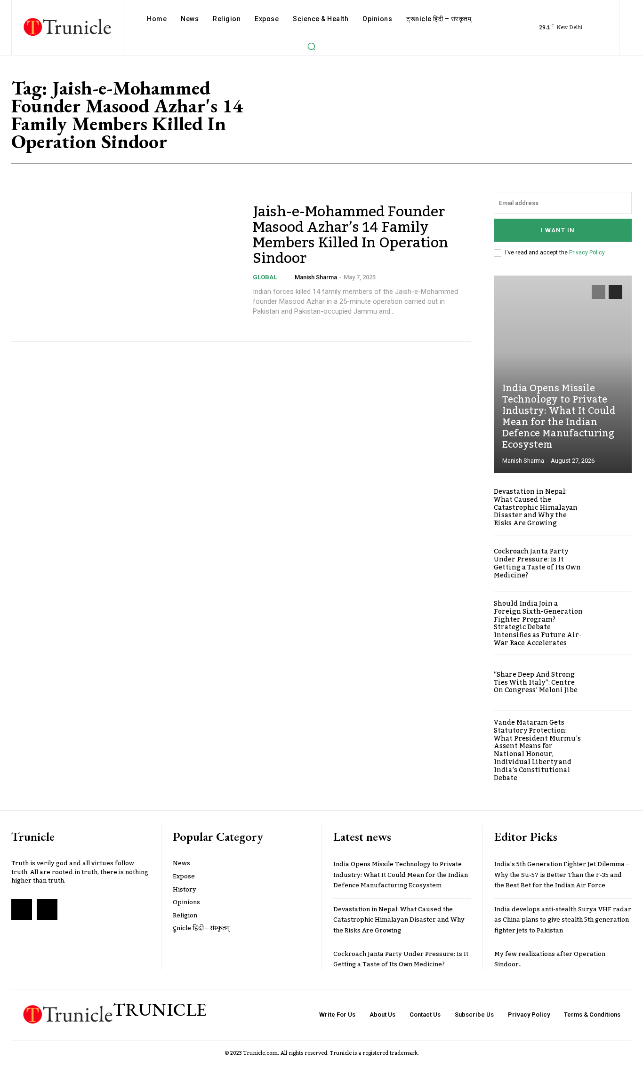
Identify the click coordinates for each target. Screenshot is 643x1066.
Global (265, 277)
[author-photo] (288, 277)
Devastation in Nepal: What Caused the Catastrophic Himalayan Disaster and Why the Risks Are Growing (536, 507)
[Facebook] (21, 909)
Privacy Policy (586, 252)
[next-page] (615, 292)
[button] (312, 46)
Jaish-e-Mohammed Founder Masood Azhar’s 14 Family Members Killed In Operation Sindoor (350, 235)
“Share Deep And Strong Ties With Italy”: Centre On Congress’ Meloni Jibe (536, 682)
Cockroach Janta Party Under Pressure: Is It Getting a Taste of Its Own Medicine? (537, 563)
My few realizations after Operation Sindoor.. (549, 959)
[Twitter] (47, 909)
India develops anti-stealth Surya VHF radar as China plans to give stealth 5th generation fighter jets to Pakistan (562, 920)
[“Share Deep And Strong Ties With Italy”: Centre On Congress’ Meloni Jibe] (611, 682)
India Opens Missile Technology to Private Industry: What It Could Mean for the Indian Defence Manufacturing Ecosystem (559, 416)
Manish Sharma (316, 277)
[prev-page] (598, 292)
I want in (558, 230)
